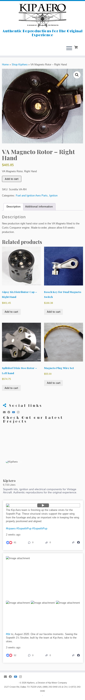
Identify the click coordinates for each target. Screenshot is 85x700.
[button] (76, 74)
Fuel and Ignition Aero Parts (32, 195)
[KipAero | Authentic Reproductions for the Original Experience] (42, 15)
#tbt (8, 634)
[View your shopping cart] (76, 47)
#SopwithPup (23, 528)
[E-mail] (5, 412)
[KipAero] (13, 462)
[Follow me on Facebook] (10, 412)
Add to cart (11, 179)
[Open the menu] (69, 48)
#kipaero (11, 528)
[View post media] (43, 505)
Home (5, 64)
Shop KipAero (19, 64)
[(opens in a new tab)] (78, 542)
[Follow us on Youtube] (14, 412)
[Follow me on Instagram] (19, 412)
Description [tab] (14, 206)
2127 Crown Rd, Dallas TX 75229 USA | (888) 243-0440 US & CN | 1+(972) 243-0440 (42, 689)
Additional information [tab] (39, 206)
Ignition (53, 195)
